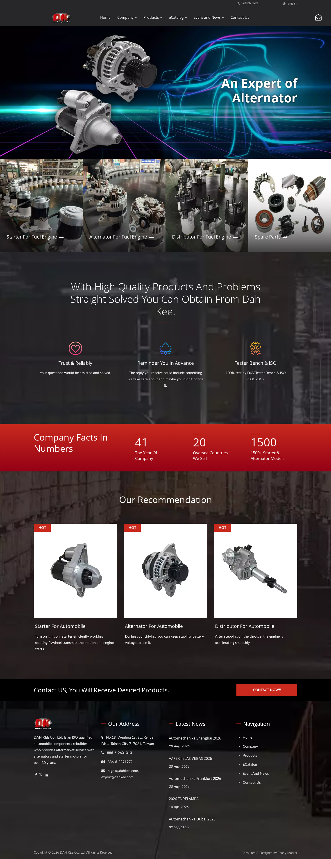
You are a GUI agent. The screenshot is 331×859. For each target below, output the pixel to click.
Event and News (208, 17)
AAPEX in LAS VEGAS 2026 (190, 758)
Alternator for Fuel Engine (118, 237)
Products (151, 17)
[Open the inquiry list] (318, 17)
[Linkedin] (46, 775)
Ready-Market (287, 853)
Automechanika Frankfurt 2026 (195, 778)
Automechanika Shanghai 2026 (195, 738)
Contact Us (240, 17)
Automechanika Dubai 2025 (192, 819)
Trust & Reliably (75, 363)
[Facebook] (36, 775)
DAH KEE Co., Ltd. (72, 852)
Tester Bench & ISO (256, 363)
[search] (238, 3)
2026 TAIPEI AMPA (184, 798)
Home (105, 17)
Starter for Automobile (60, 626)
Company (125, 17)
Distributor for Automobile (244, 626)
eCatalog (177, 17)
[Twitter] (41, 775)
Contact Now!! (267, 690)
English (292, 3)
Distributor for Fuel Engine (201, 237)
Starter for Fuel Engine (32, 237)
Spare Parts (268, 237)
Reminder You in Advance (165, 363)
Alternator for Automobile (154, 626)
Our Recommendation (165, 499)
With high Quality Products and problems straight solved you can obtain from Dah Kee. (165, 298)
